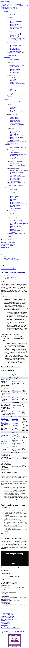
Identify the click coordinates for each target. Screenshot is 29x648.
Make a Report (9, 269)
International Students (15, 69)
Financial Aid (13, 80)
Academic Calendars (15, 51)
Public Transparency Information (18, 203)
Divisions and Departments (17, 225)
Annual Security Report (7, 617)
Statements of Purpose (16, 220)
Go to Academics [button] (11, 55)
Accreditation (13, 195)
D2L (15, 5)
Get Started (13, 90)
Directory (12, 227)
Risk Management (16, 458)
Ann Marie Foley (5, 396)
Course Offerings (14, 34)
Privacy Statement (5, 622)
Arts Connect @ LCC (16, 134)
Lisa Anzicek (4, 388)
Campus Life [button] (7, 99)
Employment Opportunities (7, 616)
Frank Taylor (4, 410)
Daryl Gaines (4, 419)
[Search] (1, 241)
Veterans (12, 68)
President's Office (14, 199)
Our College (13, 222)
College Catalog (14, 48)
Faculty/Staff (18, 4)
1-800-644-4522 (5, 596)
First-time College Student (17, 65)
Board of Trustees (14, 198)
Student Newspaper (15, 111)
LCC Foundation (14, 179)
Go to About (13, 189)
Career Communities (15, 46)
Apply (12, 89)
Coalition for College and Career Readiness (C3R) (18, 154)
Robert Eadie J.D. (5, 379)
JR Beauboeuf (4, 454)
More (2, 281)
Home (5, 256)
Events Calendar (14, 140)
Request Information (15, 92)
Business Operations (15, 202)
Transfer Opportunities (16, 39)
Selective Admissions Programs (18, 38)
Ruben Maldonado (5, 428)
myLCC (9, 5)
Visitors (10, 4)
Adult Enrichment (14, 152)
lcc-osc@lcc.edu (8, 579)
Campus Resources (15, 118)
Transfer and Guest (15, 66)
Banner (21, 5)
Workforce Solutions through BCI (19, 171)
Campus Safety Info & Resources (11, 628)
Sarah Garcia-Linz (5, 404)
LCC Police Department (15, 419)
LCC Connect (13, 109)
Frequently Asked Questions (11, 277)
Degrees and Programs (16, 45)
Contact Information (15, 208)
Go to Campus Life (15, 102)
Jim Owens (4, 441)
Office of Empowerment (16, 135)
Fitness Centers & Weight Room (18, 137)
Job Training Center (15, 175)
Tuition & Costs (14, 77)
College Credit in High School (18, 21)
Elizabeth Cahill (5, 463)
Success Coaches (14, 28)
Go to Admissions (14, 59)
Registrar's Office (14, 24)
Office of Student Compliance (11, 259)
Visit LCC (13, 232)
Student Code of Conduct (10, 275)
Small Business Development (17, 176)
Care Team (6, 278)
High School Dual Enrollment (18, 165)
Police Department (15, 121)
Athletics (12, 107)
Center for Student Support (17, 124)
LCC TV (12, 110)
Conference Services (15, 178)
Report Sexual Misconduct (7, 614)
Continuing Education (16, 157)
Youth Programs (14, 158)
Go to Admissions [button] (11, 97)
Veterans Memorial (15, 181)
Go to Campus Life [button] (12, 143)
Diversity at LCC (5, 620)
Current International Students (18, 126)
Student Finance (14, 82)
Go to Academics (14, 14)
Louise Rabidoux (5, 447)
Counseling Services (15, 434)
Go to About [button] (10, 236)
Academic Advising (15, 19)
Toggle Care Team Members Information (10, 367)
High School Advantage (16, 164)
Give (26, 5)
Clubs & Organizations (16, 131)
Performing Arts (14, 133)
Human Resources (15, 196)
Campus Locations (15, 72)
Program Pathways (15, 49)
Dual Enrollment (14, 71)
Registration (13, 25)
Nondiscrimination (5, 623)
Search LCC (4, 239)
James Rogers (4, 435)
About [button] (5, 187)
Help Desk (13, 206)
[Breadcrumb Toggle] (1, 254)
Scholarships (13, 79)
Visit (11, 93)
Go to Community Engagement (18, 147)
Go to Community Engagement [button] (15, 185)
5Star (3, 5)
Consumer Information (16, 205)
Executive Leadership (15, 226)
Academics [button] (7, 11)
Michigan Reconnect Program (18, 83)
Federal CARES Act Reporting (9, 619)
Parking (12, 229)
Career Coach (14, 35)
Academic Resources (15, 120)
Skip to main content (6, 1)
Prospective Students (7, 2)
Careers (12, 213)
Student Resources (15, 117)
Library (12, 22)
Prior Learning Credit (15, 37)
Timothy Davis (4, 423)
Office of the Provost (15, 201)
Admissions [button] (7, 57)
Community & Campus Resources (19, 223)
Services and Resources (16, 27)
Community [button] (7, 144)
